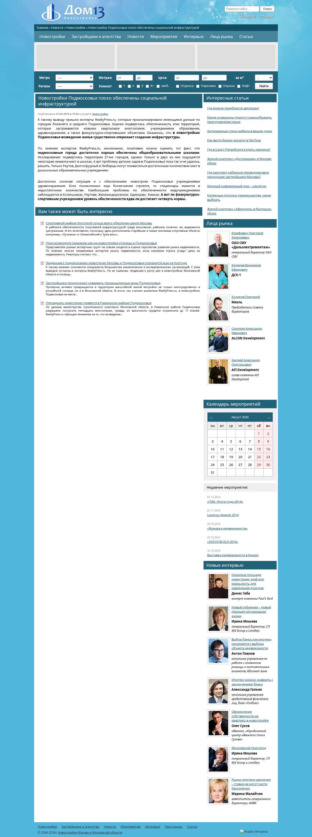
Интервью (194, 36)
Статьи (246, 36)
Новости (57, 28)
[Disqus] (119, 383)
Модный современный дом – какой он (236, 186)
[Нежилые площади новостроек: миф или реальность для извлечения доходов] (218, 586)
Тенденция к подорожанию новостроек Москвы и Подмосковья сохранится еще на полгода (116, 263)
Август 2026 (240, 417)
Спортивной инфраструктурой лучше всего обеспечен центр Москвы (99, 223)
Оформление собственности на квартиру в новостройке (250, 716)
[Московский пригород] (218, 759)
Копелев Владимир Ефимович (246, 267)
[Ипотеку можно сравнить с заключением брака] (218, 691)
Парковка (208, 86)
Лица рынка (221, 36)
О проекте (247, 15)
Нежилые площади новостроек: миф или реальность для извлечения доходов (248, 581)
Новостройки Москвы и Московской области (90, 832)
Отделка (187, 86)
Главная (42, 28)
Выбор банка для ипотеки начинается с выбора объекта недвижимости (251, 643)
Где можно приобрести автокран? (233, 108)
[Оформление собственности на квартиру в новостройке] (218, 723)
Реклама (266, 15)
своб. (164, 86)
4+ (152, 86)
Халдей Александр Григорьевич (246, 362)
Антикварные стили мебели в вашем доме (239, 131)
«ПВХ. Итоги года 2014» (225, 501)
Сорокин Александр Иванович (247, 330)
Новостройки (75, 28)
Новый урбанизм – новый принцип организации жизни (251, 611)
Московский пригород (249, 748)
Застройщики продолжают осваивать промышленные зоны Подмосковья (103, 283)
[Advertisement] (76, 57)
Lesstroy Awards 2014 (223, 515)
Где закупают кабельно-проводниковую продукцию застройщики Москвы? (238, 174)
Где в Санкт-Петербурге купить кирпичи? (238, 149)
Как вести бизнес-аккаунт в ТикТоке (234, 140)
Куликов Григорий (246, 297)
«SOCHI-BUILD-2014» (222, 541)
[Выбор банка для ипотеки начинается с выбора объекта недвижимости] (218, 650)
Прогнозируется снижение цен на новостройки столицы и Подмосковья (101, 243)
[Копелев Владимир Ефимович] (218, 276)
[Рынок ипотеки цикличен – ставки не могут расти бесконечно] (218, 791)
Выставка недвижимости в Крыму (233, 555)
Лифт (245, 86)
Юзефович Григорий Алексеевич (247, 235)
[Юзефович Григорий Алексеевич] (218, 244)
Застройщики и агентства (96, 36)
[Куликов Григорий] (218, 308)
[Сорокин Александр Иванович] (218, 339)
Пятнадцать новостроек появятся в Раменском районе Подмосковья (98, 303)
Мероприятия (163, 36)
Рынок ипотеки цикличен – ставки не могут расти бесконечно (251, 783)
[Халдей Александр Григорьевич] (218, 371)
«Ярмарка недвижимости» (227, 528)
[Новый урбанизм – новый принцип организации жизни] (218, 618)
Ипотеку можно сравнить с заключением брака (252, 682)
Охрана (228, 86)
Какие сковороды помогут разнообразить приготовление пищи (239, 119)
